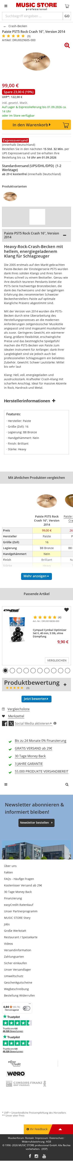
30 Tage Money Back (18, 892)
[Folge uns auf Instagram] (37, 1156)
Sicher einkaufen (15, 963)
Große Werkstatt (15, 931)
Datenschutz (56, 1138)
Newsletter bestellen (34, 822)
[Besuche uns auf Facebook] (30, 1156)
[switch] (26, 1008)
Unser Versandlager (17, 969)
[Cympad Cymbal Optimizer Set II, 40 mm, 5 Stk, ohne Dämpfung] (16, 630)
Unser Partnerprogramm (21, 911)
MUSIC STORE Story (17, 918)
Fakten (8, 872)
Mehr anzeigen (35, 576)
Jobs (7, 924)
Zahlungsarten (14, 956)
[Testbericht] (37, 217)
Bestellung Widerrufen (19, 995)
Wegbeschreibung (16, 989)
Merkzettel (16, 716)
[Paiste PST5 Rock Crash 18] (11, 196)
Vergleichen (57, 660)
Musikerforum (16, 1138)
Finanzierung (13, 898)
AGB (48, 1141)
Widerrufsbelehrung (33, 1141)
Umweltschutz (13, 976)
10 (67, 671)
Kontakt (29, 1138)
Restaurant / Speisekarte (21, 937)
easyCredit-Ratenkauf (18, 905)
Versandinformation (17, 950)
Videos (8, 944)
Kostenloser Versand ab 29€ (23, 885)
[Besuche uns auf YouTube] (44, 1156)
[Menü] (29, 1004)
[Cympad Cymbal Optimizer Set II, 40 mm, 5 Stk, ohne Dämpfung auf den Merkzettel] (66, 609)
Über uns (10, 866)
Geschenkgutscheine (18, 982)
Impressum (41, 1138)
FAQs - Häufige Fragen (19, 879)
